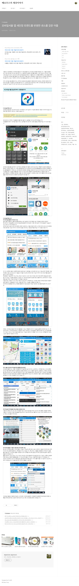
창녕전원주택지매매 (65, 128)
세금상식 (63, 66)
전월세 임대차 (64, 64)
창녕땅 (69, 134)
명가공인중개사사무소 (65, 126)
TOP (76, 581)
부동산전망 (74, 136)
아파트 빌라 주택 (65, 51)
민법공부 (63, 83)
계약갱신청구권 (64, 144)
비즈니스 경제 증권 (65, 70)
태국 (66, 132)
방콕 (68, 142)
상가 (63, 57)
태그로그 (13, 8)
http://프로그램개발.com (11, 58)
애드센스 (71, 128)
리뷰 (66, 134)
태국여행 (70, 138)
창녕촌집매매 (63, 138)
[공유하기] (8, 505)
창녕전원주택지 (68, 136)
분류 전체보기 (64, 46)
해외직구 (73, 134)
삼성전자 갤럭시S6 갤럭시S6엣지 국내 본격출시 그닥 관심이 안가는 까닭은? (23, 518)
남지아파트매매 (64, 140)
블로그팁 (63, 75)
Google (63, 132)
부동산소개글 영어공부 (66, 95)
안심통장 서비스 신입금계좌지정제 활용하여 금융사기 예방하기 (20, 522)
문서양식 (69, 144)
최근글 (62, 112)
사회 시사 (63, 73)
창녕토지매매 (74, 140)
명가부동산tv (63, 130)
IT (67, 138)
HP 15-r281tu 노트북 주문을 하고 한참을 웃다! (16, 516)
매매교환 (63, 62)
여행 (62, 81)
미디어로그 (22, 8)
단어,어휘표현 (64, 97)
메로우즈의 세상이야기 (12, 3)
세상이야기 (63, 88)
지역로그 (4, 8)
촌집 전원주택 (64, 53)
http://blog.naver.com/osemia (12, 47)
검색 (72, 3)
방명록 (31, 8)
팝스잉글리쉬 (64, 93)
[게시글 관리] (10, 505)
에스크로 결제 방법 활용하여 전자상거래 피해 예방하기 (18, 520)
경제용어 (63, 134)
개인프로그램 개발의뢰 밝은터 (14, 50)
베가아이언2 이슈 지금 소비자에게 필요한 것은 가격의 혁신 (19, 523)
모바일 (71, 142)
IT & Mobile (7, 513)
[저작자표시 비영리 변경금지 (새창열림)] (21, 505)
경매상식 (63, 68)
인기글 (67, 112)
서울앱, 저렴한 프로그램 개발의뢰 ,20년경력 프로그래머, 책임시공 (23, 63)
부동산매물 (63, 49)
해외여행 (63, 136)
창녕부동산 (66, 124)
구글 (62, 124)
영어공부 (63, 91)
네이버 (69, 140)
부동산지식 (63, 60)
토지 (63, 55)
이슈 (76, 144)
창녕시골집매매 (71, 132)
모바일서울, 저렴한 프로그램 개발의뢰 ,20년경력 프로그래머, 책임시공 (22, 53)
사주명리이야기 (64, 86)
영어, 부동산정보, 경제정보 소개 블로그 (12, 557)
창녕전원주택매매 (70, 130)
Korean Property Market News (68, 99)
